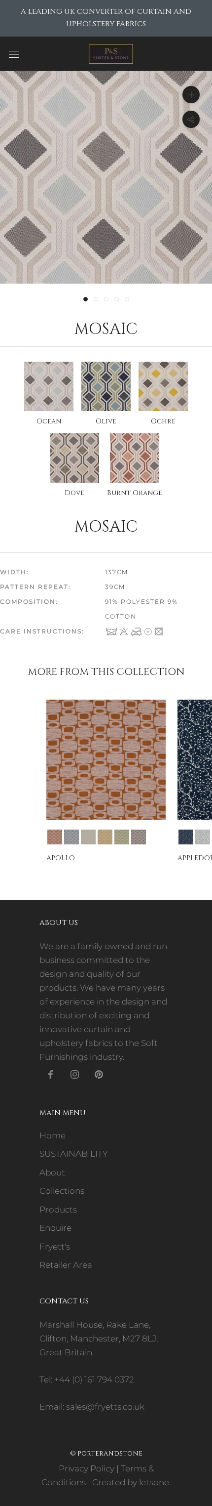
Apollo (60, 858)
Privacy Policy (86, 1468)
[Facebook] (50, 1074)
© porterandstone (106, 1453)
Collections (61, 1191)
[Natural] (88, 837)
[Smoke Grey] (138, 837)
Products (58, 1209)
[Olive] (121, 837)
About (52, 1172)
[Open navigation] (14, 53)
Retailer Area (65, 1265)
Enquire (55, 1228)
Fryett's (54, 1247)
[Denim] (185, 837)
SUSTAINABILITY (73, 1154)
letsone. (155, 1482)
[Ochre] (105, 837)
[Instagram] (75, 1074)
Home (52, 1135)
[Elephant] (71, 837)
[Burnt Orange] (54, 837)
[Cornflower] (202, 837)
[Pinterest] (99, 1074)
